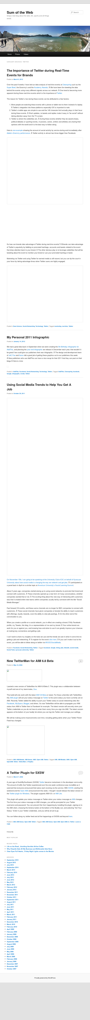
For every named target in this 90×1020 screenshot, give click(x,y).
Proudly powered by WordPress (45, 978)
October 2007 (11, 969)
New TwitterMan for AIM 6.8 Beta (30, 661)
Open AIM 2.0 (65, 822)
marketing (57, 326)
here (70, 816)
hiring (58, 648)
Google (9, 374)
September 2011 (12, 899)
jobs (62, 648)
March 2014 (11, 870)
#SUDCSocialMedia (53, 642)
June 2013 (10, 875)
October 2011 (11, 897)
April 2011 (10, 912)
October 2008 (11, 939)
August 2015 (11, 862)
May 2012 (10, 882)
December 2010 (12, 922)
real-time (65, 326)
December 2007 (12, 964)
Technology (39, 326)
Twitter (59, 93)
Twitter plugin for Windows (20, 793)
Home (9, 54)
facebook (76, 371)
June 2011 (10, 907)
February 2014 (12, 872)
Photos (17, 54)
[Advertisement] (45, 223)
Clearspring (66, 84)
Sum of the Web (20, 12)
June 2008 (10, 949)
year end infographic (34, 349)
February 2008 (12, 959)
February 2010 (12, 927)
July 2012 (10, 877)
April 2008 (10, 954)
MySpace (19, 703)
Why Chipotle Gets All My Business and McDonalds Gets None (29, 849)
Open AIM (40, 759)
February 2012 (12, 887)
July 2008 (10, 946)
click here (52, 639)
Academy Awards (41, 87)
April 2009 (10, 929)
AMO (34, 759)
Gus (35, 689)
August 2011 (11, 902)
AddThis (16, 371)
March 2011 (11, 914)
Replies (30, 762)
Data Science (17, 326)
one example (18, 130)
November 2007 (12, 966)
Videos (26, 54)
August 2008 (11, 944)
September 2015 (12, 860)
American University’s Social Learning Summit (55, 585)
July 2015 (10, 865)
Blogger (26, 703)
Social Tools (11, 650)
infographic (16, 374)
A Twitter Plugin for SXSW (25, 772)
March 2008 (11, 956)
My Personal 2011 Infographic (28, 337)
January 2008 (11, 961)
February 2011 (12, 917)
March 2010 (11, 924)
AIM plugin (14, 697)
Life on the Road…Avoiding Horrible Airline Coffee (25, 846)
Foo (13, 355)
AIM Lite (58, 793)
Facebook (22, 371)
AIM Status (28, 759)
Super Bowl (11, 87)
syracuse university (22, 650)
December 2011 (12, 892)
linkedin (66, 648)
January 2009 (11, 934)
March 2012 (11, 885)
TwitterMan (22, 762)
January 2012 (11, 889)
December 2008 (12, 937)
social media (74, 648)
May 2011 (10, 909)
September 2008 (12, 941)
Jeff (10, 355)
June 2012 (10, 880)
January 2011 (11, 919)
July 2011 (10, 904)
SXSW (70, 788)
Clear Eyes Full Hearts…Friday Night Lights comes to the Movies (30, 851)
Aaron (21, 355)
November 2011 (12, 895)
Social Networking (29, 326)
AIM (14, 759)
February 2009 (12, 932)
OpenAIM (10, 762)
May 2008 (10, 951)
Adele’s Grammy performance (18, 133)
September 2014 (12, 867)
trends (22, 374)
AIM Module (20, 759)
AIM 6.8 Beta (41, 695)
